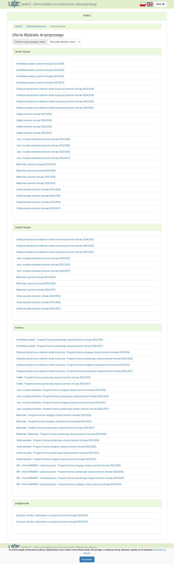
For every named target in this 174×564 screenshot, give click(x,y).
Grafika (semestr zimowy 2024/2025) (34, 120)
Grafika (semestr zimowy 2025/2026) (34, 126)
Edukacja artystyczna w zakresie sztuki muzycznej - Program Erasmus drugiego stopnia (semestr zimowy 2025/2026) (73, 352)
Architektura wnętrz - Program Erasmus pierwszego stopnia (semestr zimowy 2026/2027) (59, 346)
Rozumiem (87, 559)
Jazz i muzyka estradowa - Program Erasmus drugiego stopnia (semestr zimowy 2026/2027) (61, 402)
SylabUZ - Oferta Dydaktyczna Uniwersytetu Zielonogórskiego (59, 4)
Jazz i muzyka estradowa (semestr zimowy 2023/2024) (43, 139)
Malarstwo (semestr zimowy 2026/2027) (36, 183)
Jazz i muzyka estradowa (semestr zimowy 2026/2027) (43, 158)
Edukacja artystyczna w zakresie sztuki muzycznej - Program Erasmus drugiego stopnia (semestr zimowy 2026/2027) (73, 364)
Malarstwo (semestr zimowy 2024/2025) (36, 170)
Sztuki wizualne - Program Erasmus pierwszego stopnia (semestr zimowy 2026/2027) (57, 453)
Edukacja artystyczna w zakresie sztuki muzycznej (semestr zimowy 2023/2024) (55, 89)
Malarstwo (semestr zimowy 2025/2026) (36, 177)
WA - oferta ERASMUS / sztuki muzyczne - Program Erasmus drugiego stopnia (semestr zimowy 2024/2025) (68, 465)
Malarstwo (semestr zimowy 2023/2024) (36, 164)
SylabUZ (19, 26)
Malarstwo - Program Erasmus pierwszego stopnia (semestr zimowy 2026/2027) (55, 427)
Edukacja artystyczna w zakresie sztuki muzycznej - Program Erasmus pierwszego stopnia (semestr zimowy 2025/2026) (74, 358)
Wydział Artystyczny (36, 26)
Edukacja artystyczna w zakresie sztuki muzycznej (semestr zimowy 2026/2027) (55, 107)
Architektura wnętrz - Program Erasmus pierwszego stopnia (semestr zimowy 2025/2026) (59, 339)
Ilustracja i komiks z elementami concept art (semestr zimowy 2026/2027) (52, 521)
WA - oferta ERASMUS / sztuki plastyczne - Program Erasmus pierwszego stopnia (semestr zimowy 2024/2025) (70, 478)
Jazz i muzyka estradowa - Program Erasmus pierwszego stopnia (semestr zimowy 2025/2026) (62, 396)
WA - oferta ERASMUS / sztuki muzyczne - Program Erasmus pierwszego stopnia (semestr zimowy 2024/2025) (70, 471)
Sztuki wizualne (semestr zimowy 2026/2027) (38, 208)
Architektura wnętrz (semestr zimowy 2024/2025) (40, 70)
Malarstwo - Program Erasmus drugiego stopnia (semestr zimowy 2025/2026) (53, 415)
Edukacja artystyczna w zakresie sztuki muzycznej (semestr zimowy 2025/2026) (55, 101)
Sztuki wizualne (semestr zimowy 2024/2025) (38, 195)
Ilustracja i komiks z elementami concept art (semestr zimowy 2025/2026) (52, 515)
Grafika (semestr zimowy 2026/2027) (34, 133)
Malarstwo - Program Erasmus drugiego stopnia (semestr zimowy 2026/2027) (53, 421)
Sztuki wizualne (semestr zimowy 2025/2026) (38, 202)
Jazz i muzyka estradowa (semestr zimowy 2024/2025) (43, 145)
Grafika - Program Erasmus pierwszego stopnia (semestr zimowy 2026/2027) (53, 383)
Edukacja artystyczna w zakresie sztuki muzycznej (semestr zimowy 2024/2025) (55, 95)
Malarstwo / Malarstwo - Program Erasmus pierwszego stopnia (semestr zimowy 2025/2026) (61, 434)
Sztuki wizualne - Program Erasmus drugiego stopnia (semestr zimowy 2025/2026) (56, 446)
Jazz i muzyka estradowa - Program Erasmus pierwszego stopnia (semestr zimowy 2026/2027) (62, 408)
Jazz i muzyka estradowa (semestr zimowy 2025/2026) (43, 151)
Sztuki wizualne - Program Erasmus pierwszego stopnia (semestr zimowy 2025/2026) (57, 440)
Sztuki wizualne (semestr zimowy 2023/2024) (38, 189)
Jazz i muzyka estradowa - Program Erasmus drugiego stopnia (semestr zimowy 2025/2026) (61, 390)
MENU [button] (159, 4)
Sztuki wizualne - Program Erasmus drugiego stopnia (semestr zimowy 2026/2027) (56, 459)
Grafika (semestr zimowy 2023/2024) (34, 114)
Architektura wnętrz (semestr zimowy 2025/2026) (40, 76)
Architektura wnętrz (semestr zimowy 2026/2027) (40, 82)
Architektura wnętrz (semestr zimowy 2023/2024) (40, 63)
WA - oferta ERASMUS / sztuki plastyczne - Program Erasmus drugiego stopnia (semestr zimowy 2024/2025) (68, 484)
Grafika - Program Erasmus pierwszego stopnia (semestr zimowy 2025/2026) (53, 377)
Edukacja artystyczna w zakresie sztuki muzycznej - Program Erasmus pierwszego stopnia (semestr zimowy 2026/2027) (74, 371)
